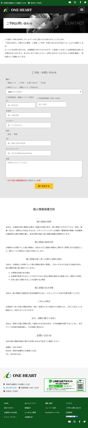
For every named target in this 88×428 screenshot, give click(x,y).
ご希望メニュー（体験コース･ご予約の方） (22, 87)
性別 (8, 130)
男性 (15, 134)
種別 (8, 79)
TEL (7, 139)
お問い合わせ (32, 82)
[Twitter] (84, 422)
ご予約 (21, 82)
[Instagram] (74, 422)
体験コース (12, 82)
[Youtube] (69, 422)
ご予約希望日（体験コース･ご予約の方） (20, 99)
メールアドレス (12, 148)
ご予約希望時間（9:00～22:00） (49, 98)
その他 (43, 82)
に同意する (25, 180)
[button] (81, 9)
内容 (7, 158)
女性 (9, 134)
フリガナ (9, 120)
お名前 (8, 110)
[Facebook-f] (79, 422)
